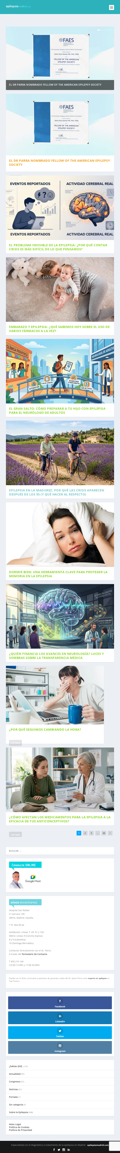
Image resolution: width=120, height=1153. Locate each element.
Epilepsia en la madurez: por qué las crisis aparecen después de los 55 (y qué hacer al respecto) (56, 492)
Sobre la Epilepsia (18, 1112)
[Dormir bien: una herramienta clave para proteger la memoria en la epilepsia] (60, 534)
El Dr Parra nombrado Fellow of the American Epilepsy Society (55, 84)
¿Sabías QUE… (16, 1066)
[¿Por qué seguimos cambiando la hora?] (55, 695)
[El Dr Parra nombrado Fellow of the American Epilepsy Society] (60, 125)
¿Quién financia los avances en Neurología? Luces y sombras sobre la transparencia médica (56, 656)
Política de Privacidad (20, 1130)
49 (104, 833)
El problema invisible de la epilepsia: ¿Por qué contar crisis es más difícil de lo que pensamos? (58, 247)
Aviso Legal (15, 1124)
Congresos (14, 1081)
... (98, 833)
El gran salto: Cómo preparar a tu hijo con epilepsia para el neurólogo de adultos (57, 410)
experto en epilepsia (97, 978)
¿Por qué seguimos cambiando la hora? (45, 729)
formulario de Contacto (34, 954)
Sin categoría (16, 1104)
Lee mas (15, 742)
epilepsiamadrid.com (98, 1145)
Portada (13, 1096)
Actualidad (14, 1073)
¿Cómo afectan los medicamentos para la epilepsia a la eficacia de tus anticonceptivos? (60, 819)
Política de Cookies (19, 1127)
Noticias (13, 1089)
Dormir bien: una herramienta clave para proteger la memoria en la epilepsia (58, 574)
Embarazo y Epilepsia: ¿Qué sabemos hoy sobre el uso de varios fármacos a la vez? (59, 329)
